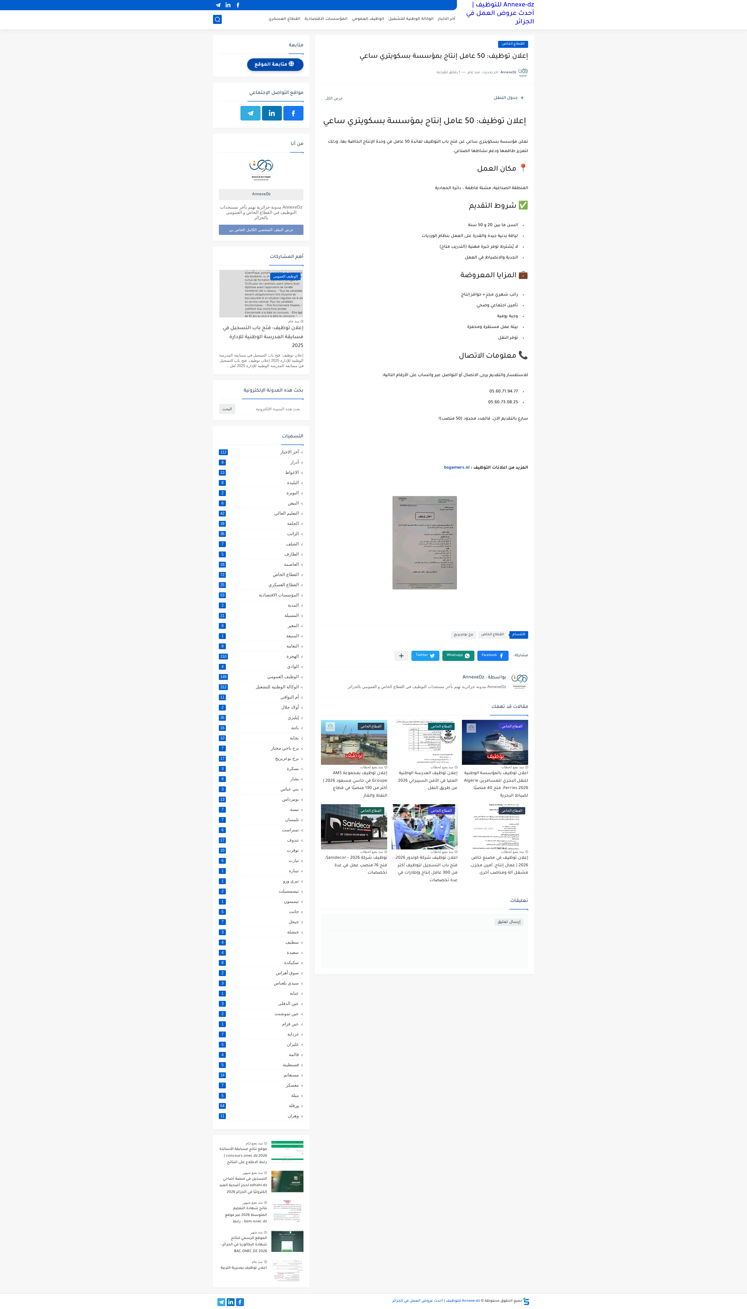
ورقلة (259, 1105)
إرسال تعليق (509, 922)
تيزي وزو (260, 880)
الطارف (260, 553)
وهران (259, 1115)
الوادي (260, 666)
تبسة (260, 809)
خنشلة (260, 931)
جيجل (260, 921)
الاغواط (259, 472)
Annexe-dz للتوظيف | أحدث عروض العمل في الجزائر (500, 14)
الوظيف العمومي (368, 19)
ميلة (260, 1095)
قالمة (260, 1054)
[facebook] (237, 5)
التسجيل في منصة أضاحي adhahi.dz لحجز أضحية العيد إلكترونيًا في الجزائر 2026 (243, 1185)
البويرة (260, 492)
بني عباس (260, 788)
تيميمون (260, 901)
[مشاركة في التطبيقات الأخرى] (401, 656)
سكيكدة (260, 962)
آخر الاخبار (446, 19)
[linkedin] (227, 5)
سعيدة (260, 952)
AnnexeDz (261, 194)
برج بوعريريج (463, 635)
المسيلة (259, 615)
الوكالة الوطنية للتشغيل (411, 19)
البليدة (260, 482)
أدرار (260, 462)
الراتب (259, 533)
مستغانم (259, 1074)
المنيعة (260, 635)
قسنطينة (260, 1064)
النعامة (260, 645)
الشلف (260, 543)
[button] (493, 656)
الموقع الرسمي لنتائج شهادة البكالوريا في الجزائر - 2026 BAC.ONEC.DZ (243, 1245)
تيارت (260, 860)
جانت (260, 911)
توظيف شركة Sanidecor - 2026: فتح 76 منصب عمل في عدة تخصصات (356, 865)
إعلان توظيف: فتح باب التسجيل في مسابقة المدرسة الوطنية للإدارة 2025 (263, 337)
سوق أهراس (260, 972)
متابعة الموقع (271, 64)
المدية (260, 605)
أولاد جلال (260, 707)
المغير (260, 625)
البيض (260, 502)
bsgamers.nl (457, 468)
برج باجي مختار (260, 748)
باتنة (259, 727)
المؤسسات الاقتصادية (326, 19)
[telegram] (217, 5)
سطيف (260, 942)
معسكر (260, 1085)
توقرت (259, 850)
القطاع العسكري (284, 19)
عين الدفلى (260, 1003)
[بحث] (217, 19)
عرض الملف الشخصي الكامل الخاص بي (261, 230)
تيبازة (260, 870)
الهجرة (259, 656)
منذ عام (293, 321)
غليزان (260, 1044)
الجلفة (259, 523)
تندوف (259, 839)
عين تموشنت (260, 1013)
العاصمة (259, 564)
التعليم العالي (259, 513)
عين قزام (260, 1023)
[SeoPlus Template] (526, 1301)
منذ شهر (256, 1232)
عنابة (260, 993)
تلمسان (260, 819)
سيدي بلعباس (260, 982)
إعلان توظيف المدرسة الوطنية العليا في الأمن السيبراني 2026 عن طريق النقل (428, 781)
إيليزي (259, 717)
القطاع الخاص (513, 44)
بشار (260, 778)
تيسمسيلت (260, 891)
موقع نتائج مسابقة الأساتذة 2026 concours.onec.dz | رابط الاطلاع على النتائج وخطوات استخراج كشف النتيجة (243, 1156)
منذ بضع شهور (252, 1173)
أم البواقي (259, 696)
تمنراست (260, 829)
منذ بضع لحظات (512, 767)
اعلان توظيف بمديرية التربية (244, 1268)
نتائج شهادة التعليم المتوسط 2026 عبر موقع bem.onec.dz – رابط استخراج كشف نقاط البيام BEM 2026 (244, 1216)
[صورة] (287, 1152)
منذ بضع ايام (254, 1143)
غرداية (260, 1034)
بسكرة (260, 768)
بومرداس (259, 799)
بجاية (259, 737)
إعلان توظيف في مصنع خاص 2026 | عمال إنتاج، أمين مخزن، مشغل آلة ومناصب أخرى (499, 865)
